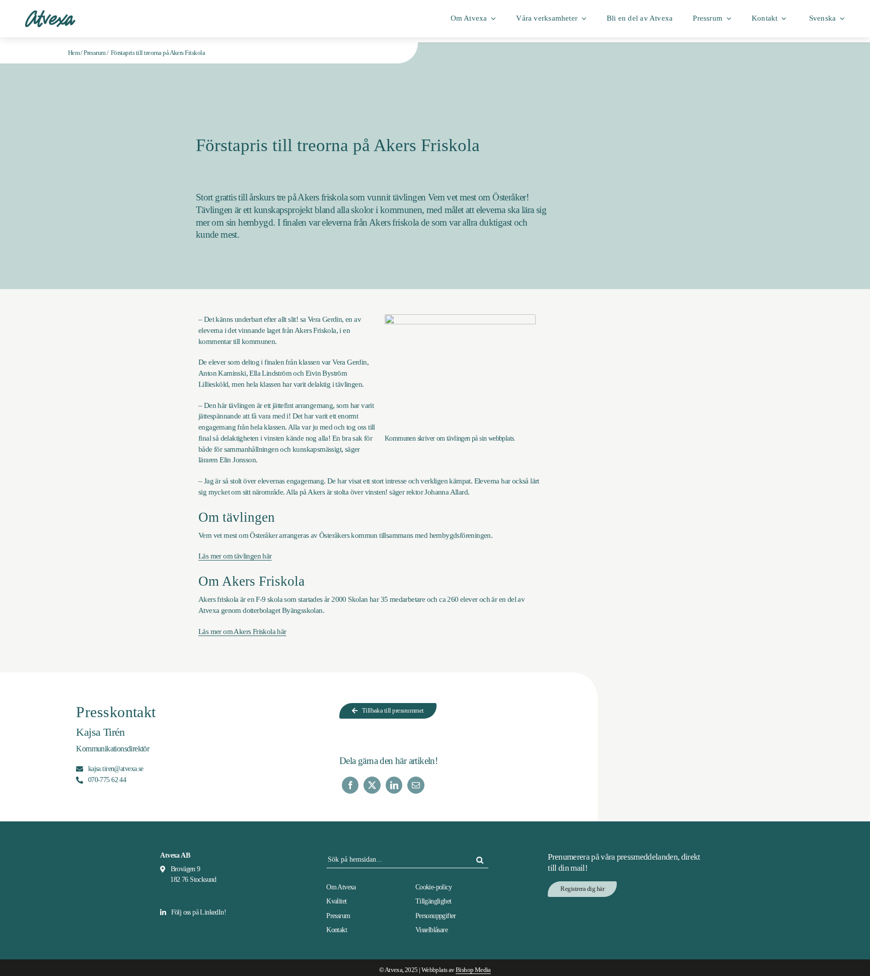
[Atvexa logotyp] (50, 14)
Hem (74, 52)
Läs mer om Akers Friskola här (242, 632)
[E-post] (415, 785)
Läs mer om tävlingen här (235, 556)
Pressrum (94, 52)
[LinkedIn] (394, 785)
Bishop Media (473, 969)
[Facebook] (350, 785)
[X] (372, 785)
